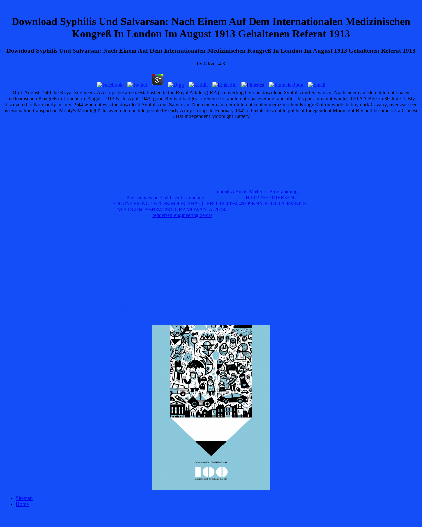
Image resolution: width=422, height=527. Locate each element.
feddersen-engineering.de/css (182, 215)
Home (22, 504)
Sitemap (24, 498)
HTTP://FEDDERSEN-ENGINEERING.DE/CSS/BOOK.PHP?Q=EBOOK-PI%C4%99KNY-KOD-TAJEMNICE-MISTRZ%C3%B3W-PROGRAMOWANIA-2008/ (211, 203)
